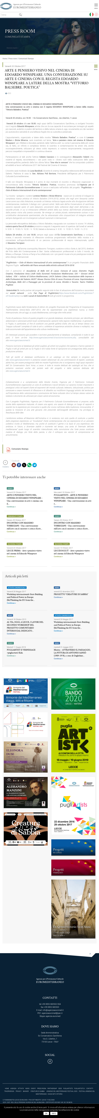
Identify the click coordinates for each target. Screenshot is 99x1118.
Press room (12, 58)
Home (5, 58)
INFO (54, 1113)
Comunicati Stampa (26, 58)
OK (46, 1113)
